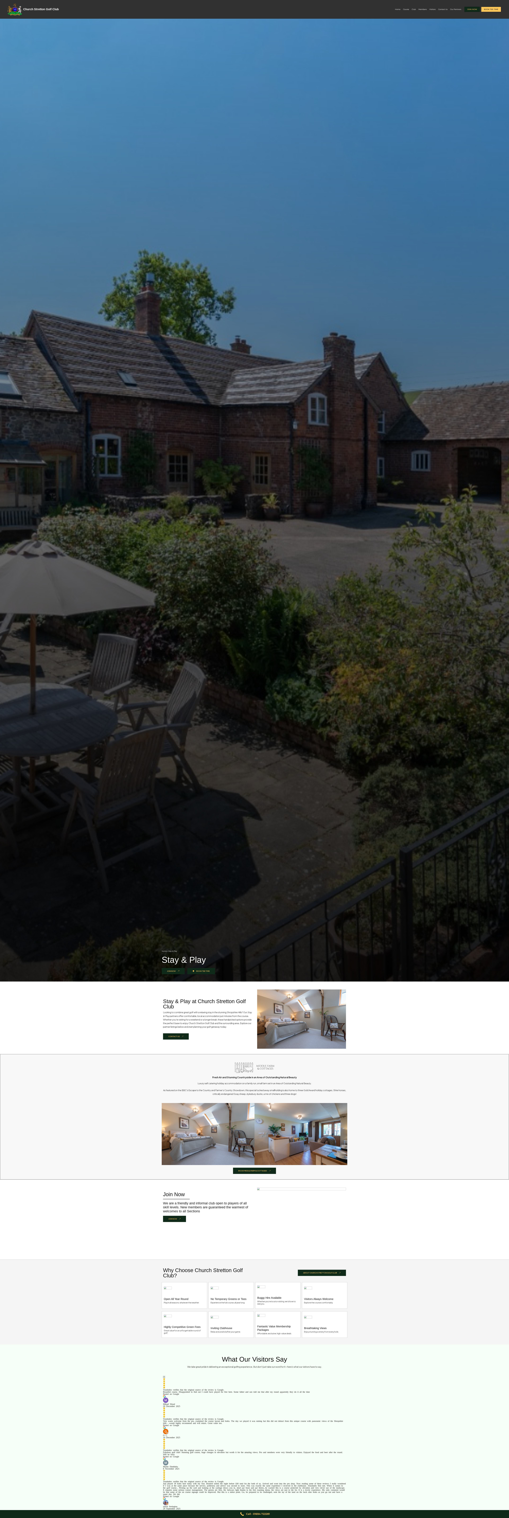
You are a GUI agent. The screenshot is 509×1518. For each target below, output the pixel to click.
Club (414, 9)
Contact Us (442, 9)
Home (397, 9)
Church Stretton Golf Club (41, 9)
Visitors (432, 9)
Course (406, 9)
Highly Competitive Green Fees (182, 1326)
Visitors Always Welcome (318, 1299)
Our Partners (455, 9)
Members (422, 9)
